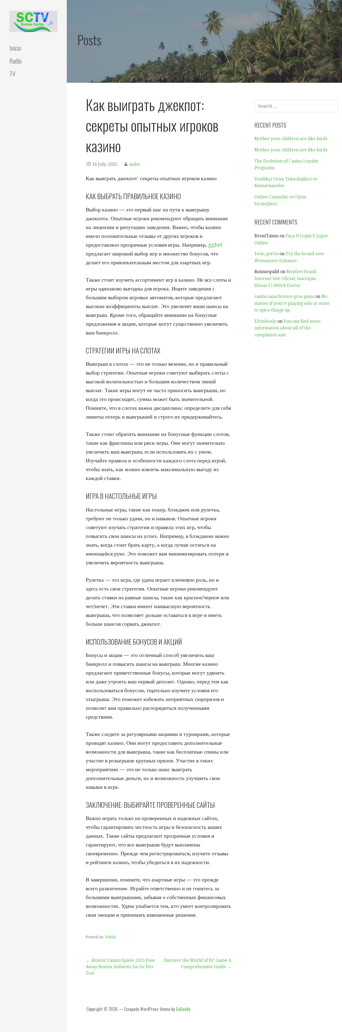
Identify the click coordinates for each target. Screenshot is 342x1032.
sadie (134, 164)
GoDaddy (183, 1009)
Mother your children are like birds (290, 138)
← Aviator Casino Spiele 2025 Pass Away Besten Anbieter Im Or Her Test (120, 967)
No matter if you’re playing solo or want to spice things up (291, 303)
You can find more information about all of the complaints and (287, 328)
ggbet (215, 245)
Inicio (15, 48)
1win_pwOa (266, 253)
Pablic (111, 937)
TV (12, 73)
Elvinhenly (265, 321)
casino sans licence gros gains (284, 296)
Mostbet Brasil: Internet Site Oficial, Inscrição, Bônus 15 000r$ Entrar (285, 278)
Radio (15, 60)
